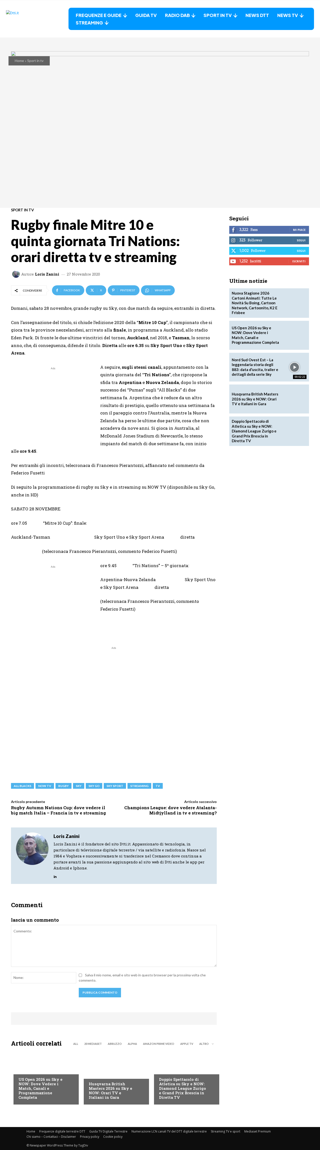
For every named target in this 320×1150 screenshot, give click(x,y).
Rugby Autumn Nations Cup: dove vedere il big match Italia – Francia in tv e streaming (58, 810)
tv (158, 786)
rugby (63, 786)
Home (19, 60)
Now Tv (25, 1069)
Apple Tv (186, 1043)
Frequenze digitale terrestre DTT (62, 1131)
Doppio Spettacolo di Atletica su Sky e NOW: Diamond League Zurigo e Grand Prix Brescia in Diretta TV (182, 1088)
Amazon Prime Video (158, 1043)
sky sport (114, 786)
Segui (301, 240)
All (75, 1043)
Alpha (132, 1043)
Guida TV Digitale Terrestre (108, 1131)
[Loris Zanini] (16, 274)
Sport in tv (35, 60)
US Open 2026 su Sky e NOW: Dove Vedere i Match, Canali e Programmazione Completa (40, 1088)
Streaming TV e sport (225, 1131)
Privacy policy (89, 1137)
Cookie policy (112, 1137)
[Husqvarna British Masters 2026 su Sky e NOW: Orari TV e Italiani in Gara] (113, 1077)
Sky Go (94, 786)
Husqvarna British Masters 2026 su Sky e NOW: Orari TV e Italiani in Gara (110, 1090)
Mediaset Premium (257, 1131)
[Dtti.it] (37, 18)
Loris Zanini (47, 274)
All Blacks (22, 786)
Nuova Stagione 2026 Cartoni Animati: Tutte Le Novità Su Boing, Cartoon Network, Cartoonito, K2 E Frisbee (255, 303)
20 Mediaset (93, 1043)
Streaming (139, 786)
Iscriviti (299, 261)
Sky (79, 786)
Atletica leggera (173, 1069)
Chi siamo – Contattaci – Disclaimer (51, 1137)
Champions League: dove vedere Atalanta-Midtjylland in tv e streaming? (170, 810)
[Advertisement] (53, 406)
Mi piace (299, 230)
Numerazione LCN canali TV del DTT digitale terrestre (169, 1131)
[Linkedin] (55, 875)
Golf (93, 1073)
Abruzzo (115, 1043)
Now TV (44, 786)
